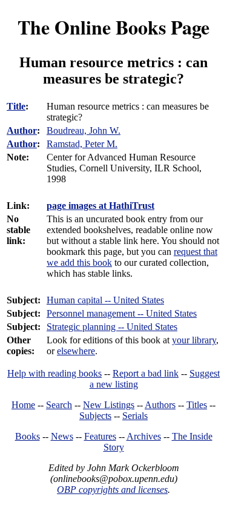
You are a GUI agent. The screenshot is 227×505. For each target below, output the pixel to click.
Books (27, 436)
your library (194, 340)
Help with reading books (54, 373)
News (62, 436)
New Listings (108, 405)
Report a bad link (146, 373)
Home (23, 405)
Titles (196, 405)
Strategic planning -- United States (112, 327)
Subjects (95, 416)
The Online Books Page (113, 27)
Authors (160, 405)
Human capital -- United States (105, 300)
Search (59, 405)
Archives (144, 436)
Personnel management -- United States (122, 313)
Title (16, 106)
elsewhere (76, 351)
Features (100, 436)
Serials (135, 416)
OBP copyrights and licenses (112, 489)
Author (22, 130)
